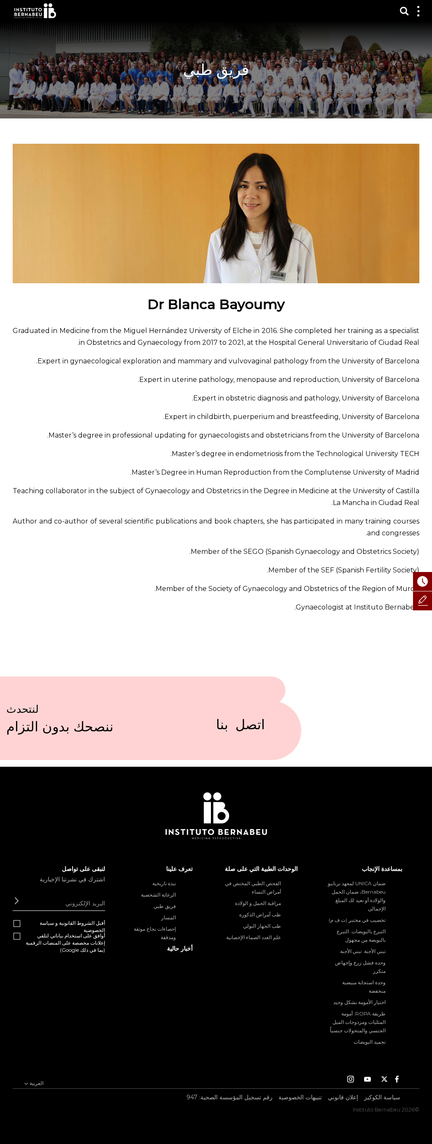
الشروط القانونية (76, 923)
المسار (168, 917)
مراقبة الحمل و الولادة (258, 903)
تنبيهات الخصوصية (300, 1097)
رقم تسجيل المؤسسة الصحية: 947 (229, 1097)
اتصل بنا (240, 728)
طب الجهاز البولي (262, 926)
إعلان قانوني (343, 1097)
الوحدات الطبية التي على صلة (261, 869)
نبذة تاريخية (164, 883)
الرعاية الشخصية (158, 895)
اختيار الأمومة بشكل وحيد (359, 1002)
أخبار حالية (180, 948)
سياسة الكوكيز (382, 1097)
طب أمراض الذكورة (260, 914)
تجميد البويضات (370, 1042)
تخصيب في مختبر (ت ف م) (357, 920)
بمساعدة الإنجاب (382, 869)
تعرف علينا (179, 869)
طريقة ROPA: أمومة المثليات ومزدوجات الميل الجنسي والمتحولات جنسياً (358, 1022)
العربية (35, 1083)
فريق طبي (165, 906)
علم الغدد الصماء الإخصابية (253, 937)
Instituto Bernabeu (35, 10)
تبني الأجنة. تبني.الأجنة (363, 951)
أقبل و (72, 926)
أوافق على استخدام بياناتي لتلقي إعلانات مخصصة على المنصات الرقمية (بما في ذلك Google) (65, 942)
